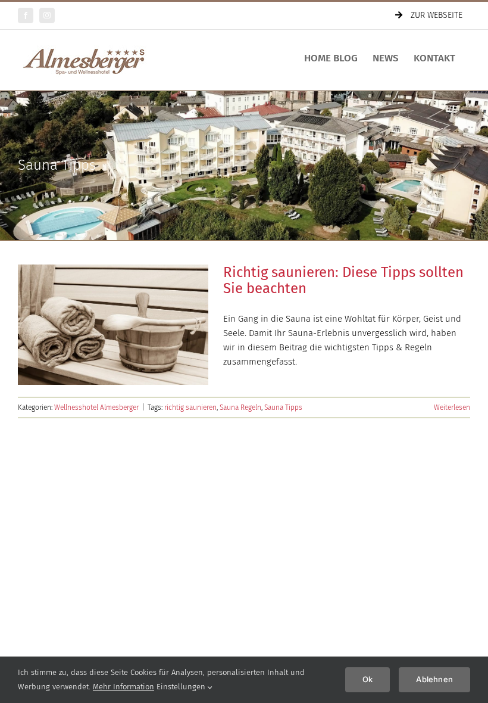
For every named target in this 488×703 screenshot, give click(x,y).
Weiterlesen (452, 407)
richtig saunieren (190, 407)
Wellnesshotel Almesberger (96, 407)
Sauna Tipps (283, 407)
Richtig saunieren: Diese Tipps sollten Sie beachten (343, 280)
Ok (367, 679)
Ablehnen (434, 679)
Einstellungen (182, 686)
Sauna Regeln (240, 407)
